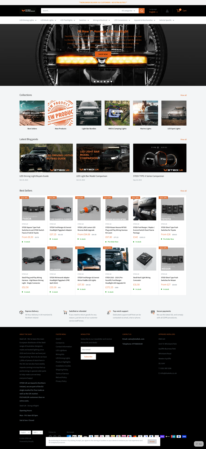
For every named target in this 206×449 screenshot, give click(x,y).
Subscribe (88, 356)
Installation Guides (63, 366)
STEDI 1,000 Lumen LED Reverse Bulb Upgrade (86, 228)
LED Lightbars (61, 350)
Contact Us (60, 343)
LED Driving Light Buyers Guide (34, 176)
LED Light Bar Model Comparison (91, 176)
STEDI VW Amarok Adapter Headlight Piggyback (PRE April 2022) (60, 280)
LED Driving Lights (27, 20)
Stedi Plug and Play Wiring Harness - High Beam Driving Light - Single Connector (33, 280)
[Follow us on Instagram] (55, 437)
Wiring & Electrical (100, 20)
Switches (82, 20)
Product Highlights (63, 362)
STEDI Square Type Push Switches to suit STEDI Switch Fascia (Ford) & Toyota (33, 230)
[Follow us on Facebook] (50, 437)
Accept (152, 441)
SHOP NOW (178, 74)
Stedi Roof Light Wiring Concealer (141, 278)
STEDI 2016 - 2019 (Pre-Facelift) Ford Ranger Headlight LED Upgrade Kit (115, 280)
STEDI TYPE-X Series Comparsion (148, 176)
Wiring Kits (60, 354)
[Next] (186, 113)
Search (58, 339)
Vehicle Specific (165, 20)
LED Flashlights (66, 20)
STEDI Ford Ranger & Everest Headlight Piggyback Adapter (61, 228)
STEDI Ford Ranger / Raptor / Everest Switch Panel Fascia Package (144, 230)
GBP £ (35, 432)
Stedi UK (25, 224)
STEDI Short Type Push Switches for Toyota (169, 228)
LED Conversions (120, 20)
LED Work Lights (47, 20)
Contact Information (64, 346)
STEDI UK (164, 224)
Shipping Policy (62, 369)
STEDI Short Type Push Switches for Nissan (169, 278)
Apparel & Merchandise (143, 20)
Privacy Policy (61, 381)
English (23, 432)
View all (183, 95)
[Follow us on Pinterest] (59, 437)
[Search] (142, 10)
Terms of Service (62, 373)
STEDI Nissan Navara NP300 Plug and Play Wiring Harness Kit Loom (116, 230)
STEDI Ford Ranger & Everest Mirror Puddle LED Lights (88, 278)
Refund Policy (61, 377)
